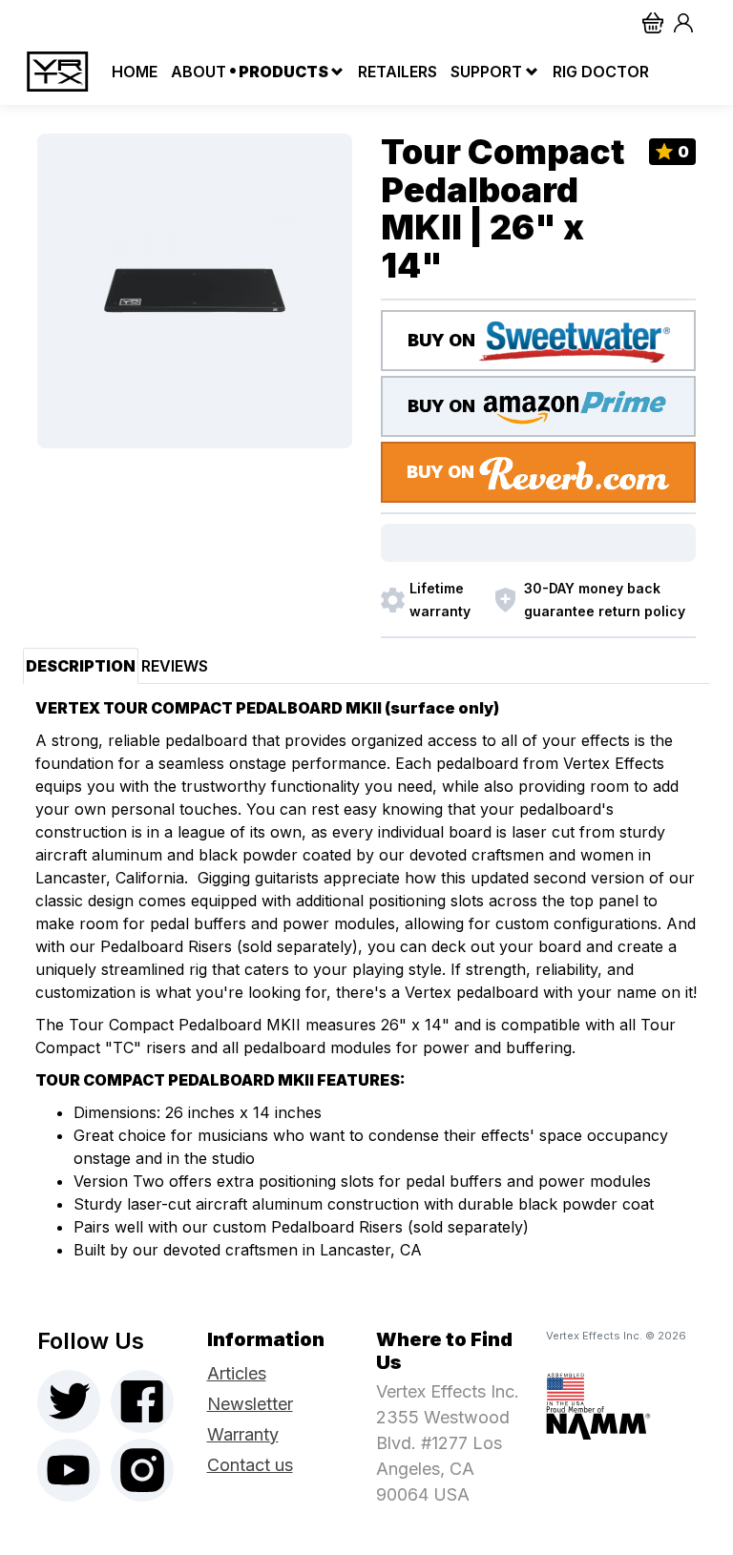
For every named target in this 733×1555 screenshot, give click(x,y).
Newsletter (250, 1404)
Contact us (250, 1465)
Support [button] (486, 71)
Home (132, 71)
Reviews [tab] (174, 665)
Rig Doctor (599, 71)
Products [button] (283, 71)
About (196, 71)
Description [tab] (81, 665)
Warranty (243, 1434)
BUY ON (443, 340)
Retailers (395, 71)
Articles (236, 1373)
